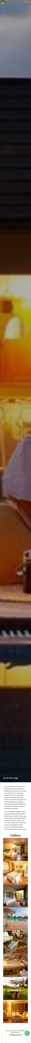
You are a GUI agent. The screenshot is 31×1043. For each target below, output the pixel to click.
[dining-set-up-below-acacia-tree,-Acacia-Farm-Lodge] (15, 976)
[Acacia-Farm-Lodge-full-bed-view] (15, 860)
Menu (28, 2)
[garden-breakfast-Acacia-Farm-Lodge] (15, 999)
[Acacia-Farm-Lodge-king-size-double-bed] (15, 907)
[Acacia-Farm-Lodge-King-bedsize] (15, 883)
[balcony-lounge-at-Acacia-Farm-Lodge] (15, 953)
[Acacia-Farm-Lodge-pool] (15, 930)
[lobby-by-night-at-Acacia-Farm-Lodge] (15, 1022)
